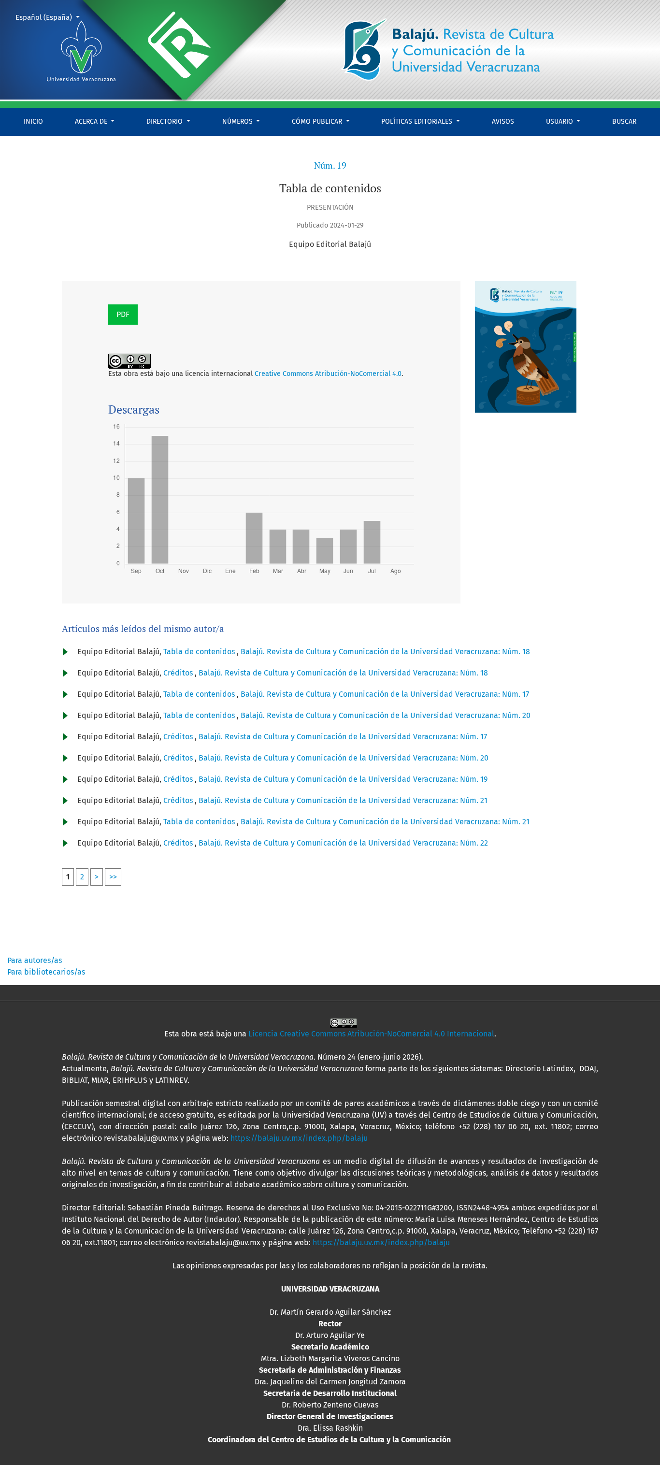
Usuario (560, 121)
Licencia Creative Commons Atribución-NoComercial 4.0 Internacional (371, 1033)
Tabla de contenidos (200, 651)
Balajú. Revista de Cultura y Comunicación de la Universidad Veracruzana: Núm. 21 (343, 800)
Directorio (165, 121)
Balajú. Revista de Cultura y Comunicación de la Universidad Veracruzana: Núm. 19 (343, 779)
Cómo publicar (318, 121)
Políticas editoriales (417, 121)
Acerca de (92, 121)
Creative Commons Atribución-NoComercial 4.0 (328, 374)
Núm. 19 (330, 165)
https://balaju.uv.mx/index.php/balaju (299, 1138)
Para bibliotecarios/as (46, 972)
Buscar (624, 121)
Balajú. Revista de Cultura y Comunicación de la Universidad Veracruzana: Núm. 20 (386, 715)
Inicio (33, 121)
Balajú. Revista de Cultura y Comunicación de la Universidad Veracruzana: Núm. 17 (385, 694)
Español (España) (51, 17)
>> (113, 876)
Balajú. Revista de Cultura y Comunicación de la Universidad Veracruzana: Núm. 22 (343, 842)
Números (238, 121)
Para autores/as (34, 960)
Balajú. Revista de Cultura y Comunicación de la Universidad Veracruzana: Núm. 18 (385, 651)
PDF (122, 314)
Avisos (503, 121)
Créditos (179, 672)
